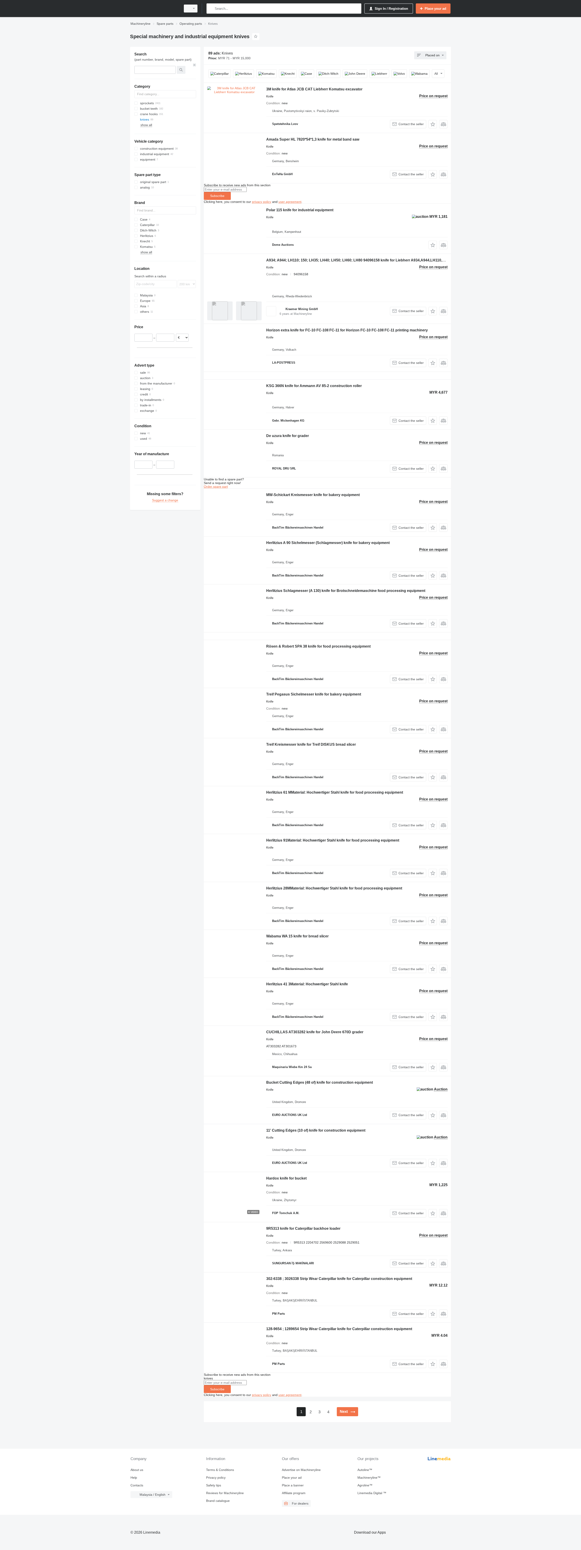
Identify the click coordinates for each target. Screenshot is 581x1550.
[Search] (211, 8)
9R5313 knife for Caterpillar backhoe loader (303, 1228)
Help (133, 1477)
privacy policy (261, 202)
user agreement (289, 202)
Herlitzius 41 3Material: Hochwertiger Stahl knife (307, 984)
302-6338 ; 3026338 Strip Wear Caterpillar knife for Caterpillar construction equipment (339, 1279)
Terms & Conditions (220, 1470)
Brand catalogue (218, 1501)
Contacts (136, 1485)
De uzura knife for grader (287, 436)
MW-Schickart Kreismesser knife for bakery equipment (313, 495)
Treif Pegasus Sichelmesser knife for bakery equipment (313, 694)
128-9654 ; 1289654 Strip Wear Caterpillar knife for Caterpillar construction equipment (339, 1329)
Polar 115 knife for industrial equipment (299, 210)
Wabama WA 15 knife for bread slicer (297, 936)
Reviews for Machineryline (225, 1493)
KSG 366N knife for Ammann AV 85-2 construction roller (314, 386)
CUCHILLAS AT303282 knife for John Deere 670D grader (314, 1032)
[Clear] (194, 65)
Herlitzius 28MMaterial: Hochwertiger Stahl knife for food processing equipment (334, 888)
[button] (432, 124)
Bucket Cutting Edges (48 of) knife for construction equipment (319, 1082)
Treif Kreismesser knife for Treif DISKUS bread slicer (311, 744)
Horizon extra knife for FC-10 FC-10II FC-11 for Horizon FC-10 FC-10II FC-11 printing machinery (347, 330)
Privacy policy (216, 1477)
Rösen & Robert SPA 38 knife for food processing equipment (318, 646)
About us (136, 1470)
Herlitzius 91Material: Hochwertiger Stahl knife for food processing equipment (332, 840)
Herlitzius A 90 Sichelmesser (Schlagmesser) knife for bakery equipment (328, 543)
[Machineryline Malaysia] (154, 8)
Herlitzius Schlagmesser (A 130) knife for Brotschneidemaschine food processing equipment (345, 591)
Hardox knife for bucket (286, 1178)
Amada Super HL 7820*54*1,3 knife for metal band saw (312, 139)
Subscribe (217, 196)
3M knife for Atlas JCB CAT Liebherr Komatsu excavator (314, 89)
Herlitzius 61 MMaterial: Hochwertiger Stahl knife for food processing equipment (334, 792)
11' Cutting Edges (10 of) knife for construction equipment (315, 1130)
